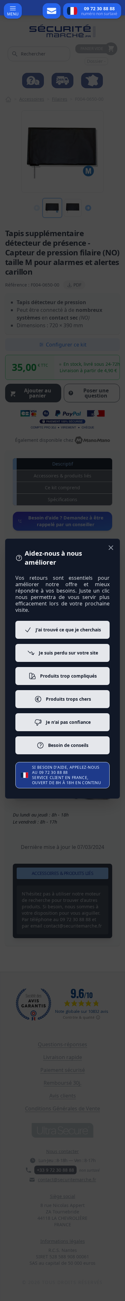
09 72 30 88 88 (53, 772)
